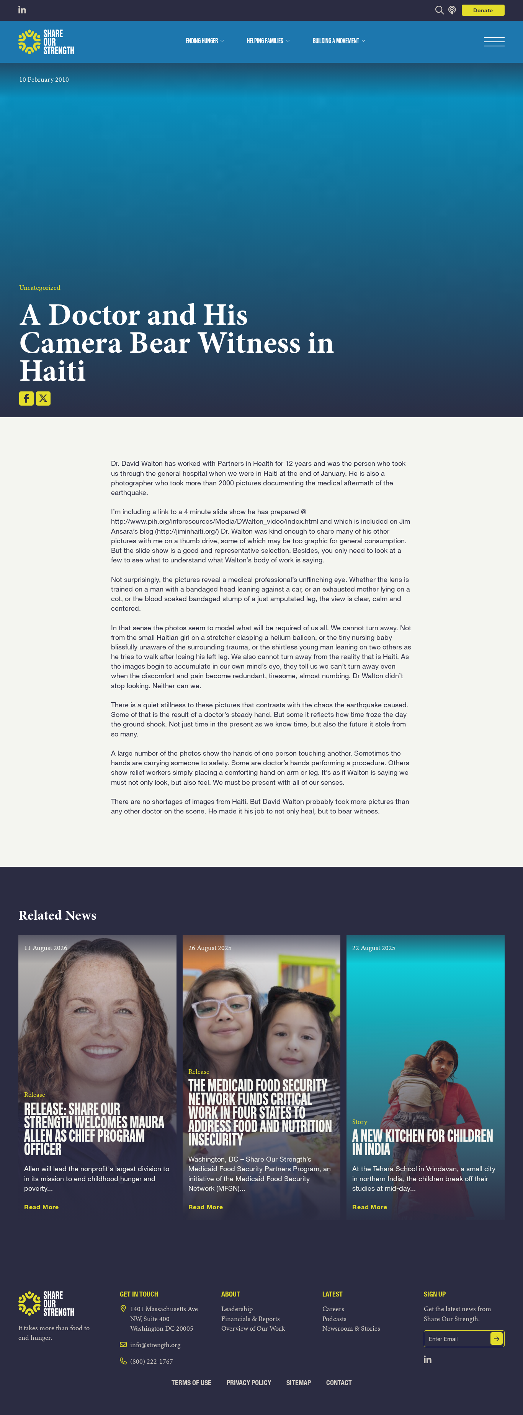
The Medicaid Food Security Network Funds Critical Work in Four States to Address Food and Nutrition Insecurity (260, 1114)
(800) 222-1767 (151, 1361)
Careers (333, 1308)
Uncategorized (39, 287)
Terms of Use (191, 1382)
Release (34, 1094)
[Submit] (496, 1338)
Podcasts (334, 1318)
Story (359, 1121)
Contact (339, 1382)
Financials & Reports (250, 1318)
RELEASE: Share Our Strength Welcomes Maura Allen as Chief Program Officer (94, 1130)
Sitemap (298, 1382)
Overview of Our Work (253, 1328)
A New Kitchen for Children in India (422, 1143)
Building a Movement (336, 41)
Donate (483, 10)
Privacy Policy (249, 1382)
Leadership (237, 1308)
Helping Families (265, 41)
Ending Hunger (202, 41)
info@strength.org (155, 1344)
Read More (41, 1207)
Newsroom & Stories (351, 1328)
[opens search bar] (439, 10)
